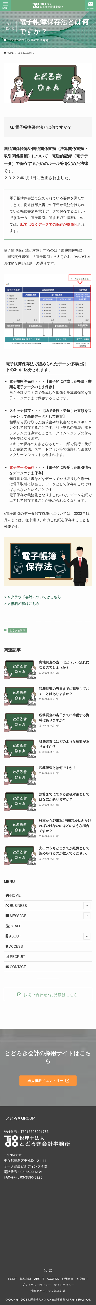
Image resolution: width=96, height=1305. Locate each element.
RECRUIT (17, 956)
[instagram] (51, 1270)
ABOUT (14, 936)
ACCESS (15, 946)
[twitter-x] (45, 1270)
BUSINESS (18, 905)
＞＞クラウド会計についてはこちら (32, 596)
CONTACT (17, 966)
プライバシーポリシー (36, 1285)
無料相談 (25, 1279)
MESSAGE (17, 915)
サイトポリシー (64, 1285)
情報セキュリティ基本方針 (48, 1291)
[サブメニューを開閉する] (86, 905)
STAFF (15, 925)
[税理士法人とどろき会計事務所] (48, 5)
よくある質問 (16, 40)
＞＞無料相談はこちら (22, 603)
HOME (15, 895)
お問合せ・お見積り (75, 1279)
